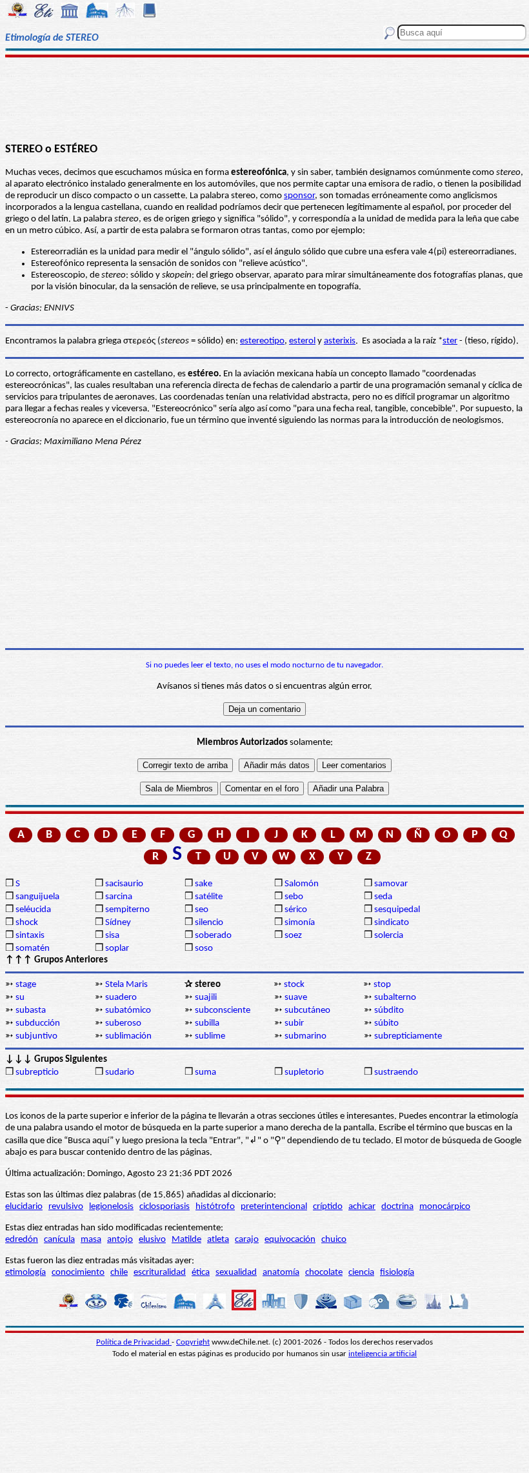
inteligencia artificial (382, 1354)
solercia (388, 935)
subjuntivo (36, 1036)
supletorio (304, 1072)
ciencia (361, 1272)
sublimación (128, 1036)
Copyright (193, 1342)
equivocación (289, 1239)
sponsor (299, 196)
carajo (247, 1239)
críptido (328, 1207)
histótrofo (215, 1207)
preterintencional (274, 1207)
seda (383, 897)
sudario (119, 1072)
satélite (209, 897)
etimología (25, 1272)
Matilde (186, 1239)
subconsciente (222, 1010)
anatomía (281, 1272)
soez (293, 935)
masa (91, 1239)
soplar (117, 948)
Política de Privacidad (134, 1342)
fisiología (397, 1272)
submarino (305, 1036)
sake (203, 884)
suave (295, 997)
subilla (207, 1023)
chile (119, 1272)
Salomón (301, 884)
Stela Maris (126, 985)
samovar (391, 884)
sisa (112, 935)
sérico (295, 910)
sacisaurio (124, 884)
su (20, 997)
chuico (333, 1239)
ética (201, 1272)
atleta (218, 1239)
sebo (293, 897)
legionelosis (111, 1207)
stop (382, 985)
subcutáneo (307, 1010)
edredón (21, 1239)
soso (204, 948)
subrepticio (37, 1072)
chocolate (324, 1272)
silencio (209, 923)
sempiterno (127, 910)
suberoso (123, 1023)
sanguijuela (37, 897)
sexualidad (236, 1272)
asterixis (339, 341)
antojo (120, 1239)
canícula (59, 1239)
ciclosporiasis (164, 1207)
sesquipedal (397, 910)
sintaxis (30, 935)
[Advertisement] (264, 98)
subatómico (128, 1010)
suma (205, 1072)
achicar (361, 1207)
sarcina (118, 897)
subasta (30, 1010)
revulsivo (65, 1207)
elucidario (24, 1207)
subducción (37, 1023)
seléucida (33, 910)
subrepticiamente (408, 1036)
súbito (386, 1023)
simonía (299, 923)
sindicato (391, 923)
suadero (121, 997)
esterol (302, 341)
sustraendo (396, 1072)
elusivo (152, 1239)
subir (294, 1023)
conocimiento (78, 1272)
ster (450, 341)
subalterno (395, 997)
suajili (206, 997)
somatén (32, 948)
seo (201, 910)
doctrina (397, 1207)
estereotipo (262, 341)
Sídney (118, 923)
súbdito (389, 1010)
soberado (213, 935)
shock (26, 923)
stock (294, 985)
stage (25, 985)
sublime (210, 1036)
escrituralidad (160, 1272)
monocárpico (444, 1207)
